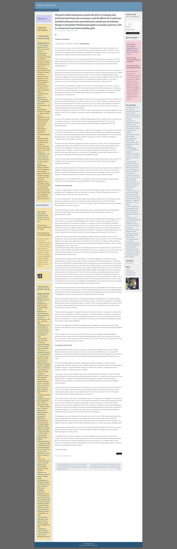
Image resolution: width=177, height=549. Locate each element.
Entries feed (130, 271)
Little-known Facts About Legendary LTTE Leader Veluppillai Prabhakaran (43, 488)
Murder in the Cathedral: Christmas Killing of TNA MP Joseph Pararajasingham (43, 476)
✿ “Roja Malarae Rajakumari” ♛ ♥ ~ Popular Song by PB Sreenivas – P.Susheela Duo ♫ (43, 49)
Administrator (62, 30)
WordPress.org (131, 275)
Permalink (69, 456)
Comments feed (131, 273)
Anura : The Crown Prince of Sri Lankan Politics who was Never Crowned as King (43, 387)
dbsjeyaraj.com (45, 5)
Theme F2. (95, 545)
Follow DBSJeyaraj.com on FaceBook (47, 10)
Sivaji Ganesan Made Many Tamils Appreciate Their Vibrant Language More (42, 521)
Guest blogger (63, 456)
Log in (128, 269)
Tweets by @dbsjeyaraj (132, 16)
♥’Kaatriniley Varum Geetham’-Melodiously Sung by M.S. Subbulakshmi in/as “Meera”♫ (43, 398)
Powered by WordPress (85, 545)
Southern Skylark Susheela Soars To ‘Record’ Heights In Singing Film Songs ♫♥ (43, 509)
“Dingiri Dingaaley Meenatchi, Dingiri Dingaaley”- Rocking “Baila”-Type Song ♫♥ (43, 428)
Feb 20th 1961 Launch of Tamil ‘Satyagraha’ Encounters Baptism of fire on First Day (43, 342)
